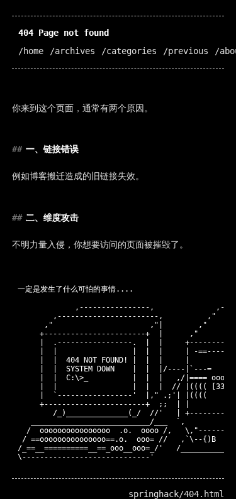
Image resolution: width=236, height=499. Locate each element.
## (17, 149)
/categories (129, 51)
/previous (185, 51)
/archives (72, 51)
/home (30, 51)
